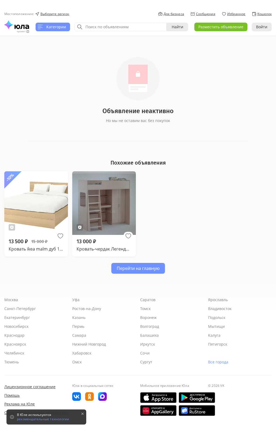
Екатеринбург (17, 317)
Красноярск (15, 344)
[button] (60, 236)
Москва (11, 299)
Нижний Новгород (89, 344)
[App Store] (158, 397)
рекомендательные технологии (43, 419)
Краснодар (14, 335)
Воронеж (148, 317)
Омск (77, 361)
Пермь (78, 326)
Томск (145, 308)
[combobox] (120, 27)
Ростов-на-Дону (86, 308)
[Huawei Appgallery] (158, 410)
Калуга (214, 335)
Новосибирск (16, 326)
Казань (78, 317)
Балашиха (149, 335)
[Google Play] (197, 397)
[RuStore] (197, 410)
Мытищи (216, 326)
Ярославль (218, 299)
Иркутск (147, 344)
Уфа (76, 299)
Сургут (146, 361)
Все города (218, 361)
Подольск (216, 317)
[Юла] (16, 24)
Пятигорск (217, 344)
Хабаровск (81, 353)
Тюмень (11, 361)
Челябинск (14, 353)
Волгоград (149, 326)
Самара (79, 335)
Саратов (148, 299)
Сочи (145, 353)
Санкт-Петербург (20, 308)
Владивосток (220, 308)
